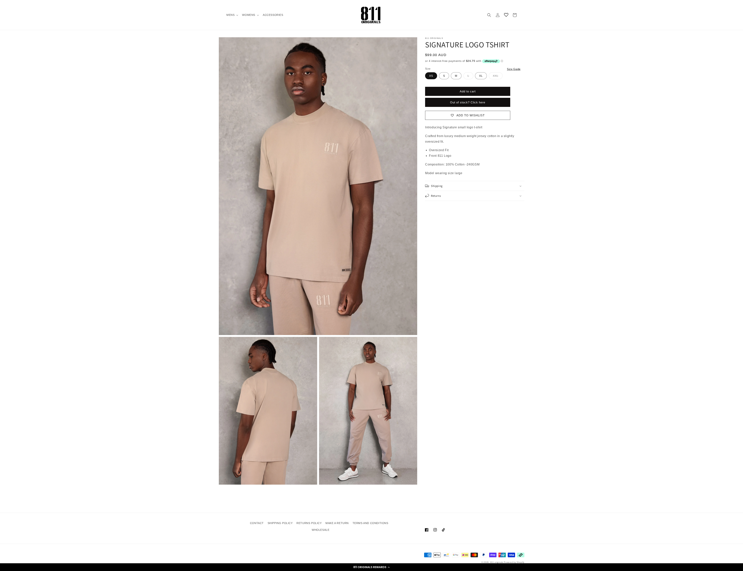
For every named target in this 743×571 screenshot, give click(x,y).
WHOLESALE (320, 529)
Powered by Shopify (514, 562)
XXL (495, 75)
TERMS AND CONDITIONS (370, 523)
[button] (371, 567)
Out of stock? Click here (467, 102)
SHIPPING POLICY (280, 523)
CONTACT (257, 523)
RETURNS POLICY (309, 523)
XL (481, 75)
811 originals (496, 562)
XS (431, 75)
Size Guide (513, 69)
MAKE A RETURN (337, 523)
